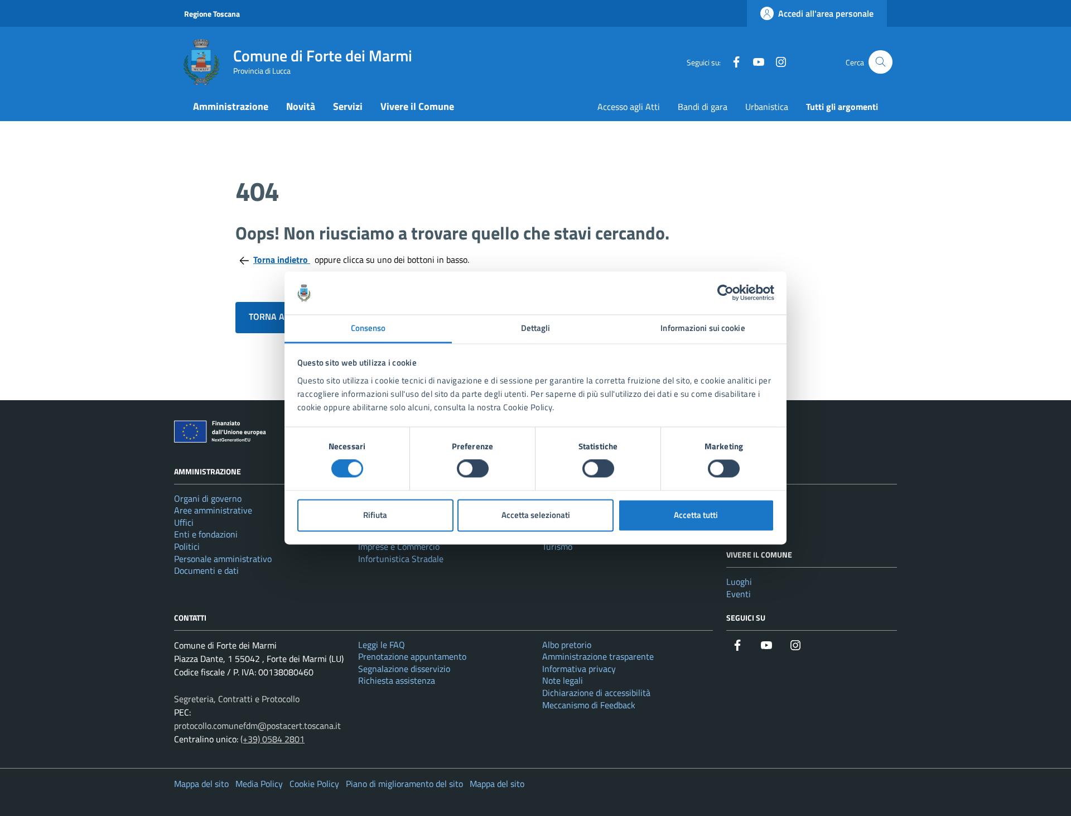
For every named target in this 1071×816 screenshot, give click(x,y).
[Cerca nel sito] (881, 62)
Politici (187, 546)
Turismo (557, 546)
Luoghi (739, 581)
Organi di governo (208, 498)
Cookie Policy (314, 783)
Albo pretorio (566, 644)
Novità (300, 106)
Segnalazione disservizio (404, 668)
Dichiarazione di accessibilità (596, 692)
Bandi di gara (702, 106)
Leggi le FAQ (381, 644)
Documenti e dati (206, 570)
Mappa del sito (201, 783)
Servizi (348, 106)
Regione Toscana (212, 14)
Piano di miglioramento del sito (404, 783)
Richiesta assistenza (396, 680)
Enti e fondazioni (206, 534)
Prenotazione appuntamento (412, 656)
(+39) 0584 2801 (272, 739)
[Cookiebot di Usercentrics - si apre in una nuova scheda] (725, 293)
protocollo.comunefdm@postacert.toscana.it (257, 725)
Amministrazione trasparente (598, 656)
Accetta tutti (696, 514)
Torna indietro (281, 259)
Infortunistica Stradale (400, 558)
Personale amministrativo (223, 558)
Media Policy (259, 783)
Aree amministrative (213, 510)
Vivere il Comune (417, 106)
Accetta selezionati (535, 514)
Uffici (184, 522)
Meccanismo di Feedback (588, 705)
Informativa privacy (579, 668)
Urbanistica (766, 106)
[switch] (473, 469)
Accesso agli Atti (628, 106)
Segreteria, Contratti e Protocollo (237, 698)
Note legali (562, 680)
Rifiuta (375, 514)
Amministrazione (230, 106)
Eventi (738, 594)
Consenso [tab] (368, 327)
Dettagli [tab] (536, 327)
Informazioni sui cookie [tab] (702, 327)
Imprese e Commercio (399, 546)
